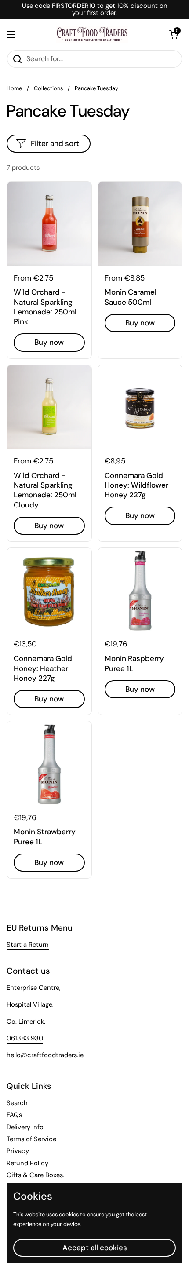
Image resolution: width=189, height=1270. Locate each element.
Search (17, 1102)
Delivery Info (25, 1127)
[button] (173, 34)
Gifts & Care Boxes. (35, 1175)
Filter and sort (55, 143)
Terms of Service (31, 1139)
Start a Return (28, 944)
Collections (48, 88)
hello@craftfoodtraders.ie (45, 1055)
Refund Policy (27, 1163)
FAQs (14, 1114)
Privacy (18, 1150)
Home (14, 88)
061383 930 (25, 1038)
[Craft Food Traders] (92, 34)
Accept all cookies (94, 1247)
